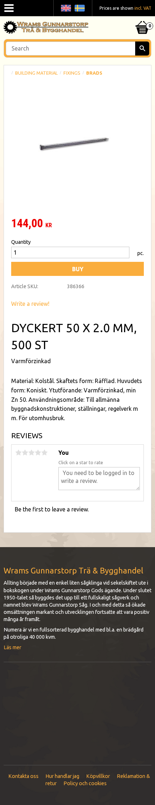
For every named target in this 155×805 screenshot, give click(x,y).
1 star (18, 452)
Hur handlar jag (62, 776)
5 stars (44, 452)
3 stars (31, 452)
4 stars (38, 452)
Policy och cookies (85, 783)
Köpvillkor (98, 776)
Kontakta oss (23, 776)
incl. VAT (142, 8)
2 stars (25, 452)
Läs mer (12, 647)
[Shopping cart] (142, 18)
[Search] (142, 48)
